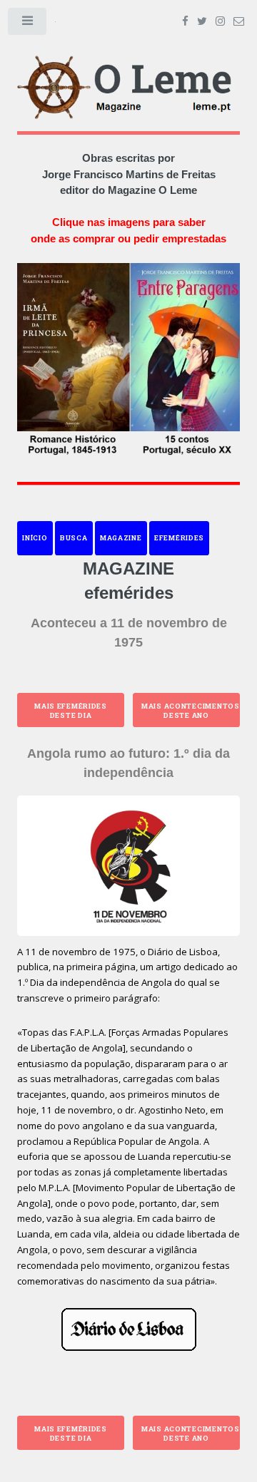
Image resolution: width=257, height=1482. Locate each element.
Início (34, 537)
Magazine (121, 537)
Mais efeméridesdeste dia (70, 710)
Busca (74, 537)
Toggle (28, 24)
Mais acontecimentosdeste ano (190, 710)
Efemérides (179, 537)
